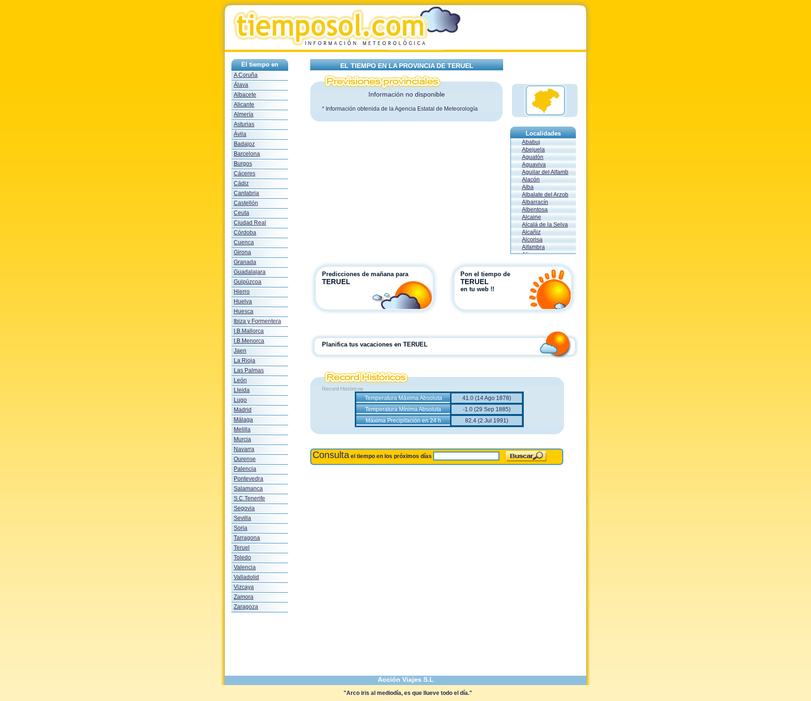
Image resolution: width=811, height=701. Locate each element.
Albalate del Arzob (545, 194)
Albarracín (535, 202)
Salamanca (248, 488)
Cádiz (241, 183)
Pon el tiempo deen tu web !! (485, 282)
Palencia (245, 469)
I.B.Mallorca (249, 331)
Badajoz (244, 144)
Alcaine (531, 217)
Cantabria (246, 193)
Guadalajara (250, 272)
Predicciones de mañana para (365, 274)
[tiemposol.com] (405, 49)
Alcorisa (532, 239)
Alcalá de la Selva (545, 224)
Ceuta (241, 213)
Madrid (243, 410)
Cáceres (244, 173)
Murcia (242, 439)
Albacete (245, 94)
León (240, 380)
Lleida (242, 390)
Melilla (242, 429)
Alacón (531, 179)
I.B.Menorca (249, 341)
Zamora (243, 597)
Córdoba (245, 232)
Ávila (240, 134)
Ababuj (531, 142)
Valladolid (246, 577)
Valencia (245, 567)
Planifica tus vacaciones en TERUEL (375, 344)
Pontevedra (248, 478)
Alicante (244, 104)
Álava (241, 85)
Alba (528, 187)
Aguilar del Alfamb (545, 172)
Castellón (246, 203)
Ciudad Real (250, 222)
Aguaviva (534, 164)
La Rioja (244, 360)
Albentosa (535, 209)
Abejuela (533, 149)
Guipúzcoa (247, 282)
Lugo (240, 400)
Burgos (243, 163)
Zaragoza (246, 606)
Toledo (242, 557)
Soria (240, 528)
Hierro (242, 291)
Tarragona (247, 538)
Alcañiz (531, 232)
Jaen (240, 350)
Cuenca (244, 242)
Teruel (242, 547)
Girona (242, 252)
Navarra (244, 449)
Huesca (243, 311)
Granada (245, 262)
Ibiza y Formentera (257, 321)
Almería (243, 114)
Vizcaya (244, 587)
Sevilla (242, 518)
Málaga (243, 419)
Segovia (244, 508)
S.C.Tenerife (249, 498)
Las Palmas (249, 370)
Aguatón (532, 157)
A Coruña (246, 75)
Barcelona (247, 154)
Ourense (245, 459)
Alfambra (533, 247)
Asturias (244, 124)
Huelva (243, 301)
